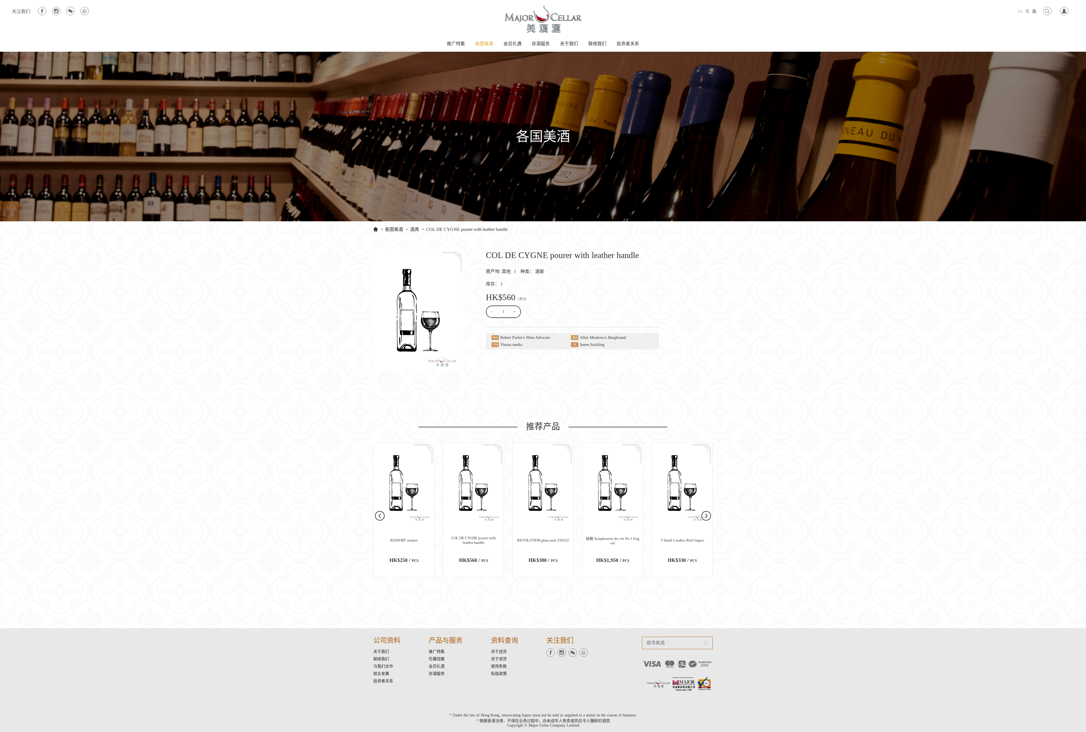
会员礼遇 (512, 43)
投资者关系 (628, 43)
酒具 (414, 229)
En (1020, 11)
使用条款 (499, 666)
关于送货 (499, 651)
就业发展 (381, 674)
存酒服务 (541, 43)
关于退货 (499, 659)
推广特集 (456, 43)
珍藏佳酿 (437, 659)
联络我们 (597, 43)
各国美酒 (484, 43)
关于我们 (569, 43)
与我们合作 (383, 666)
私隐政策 (499, 674)
